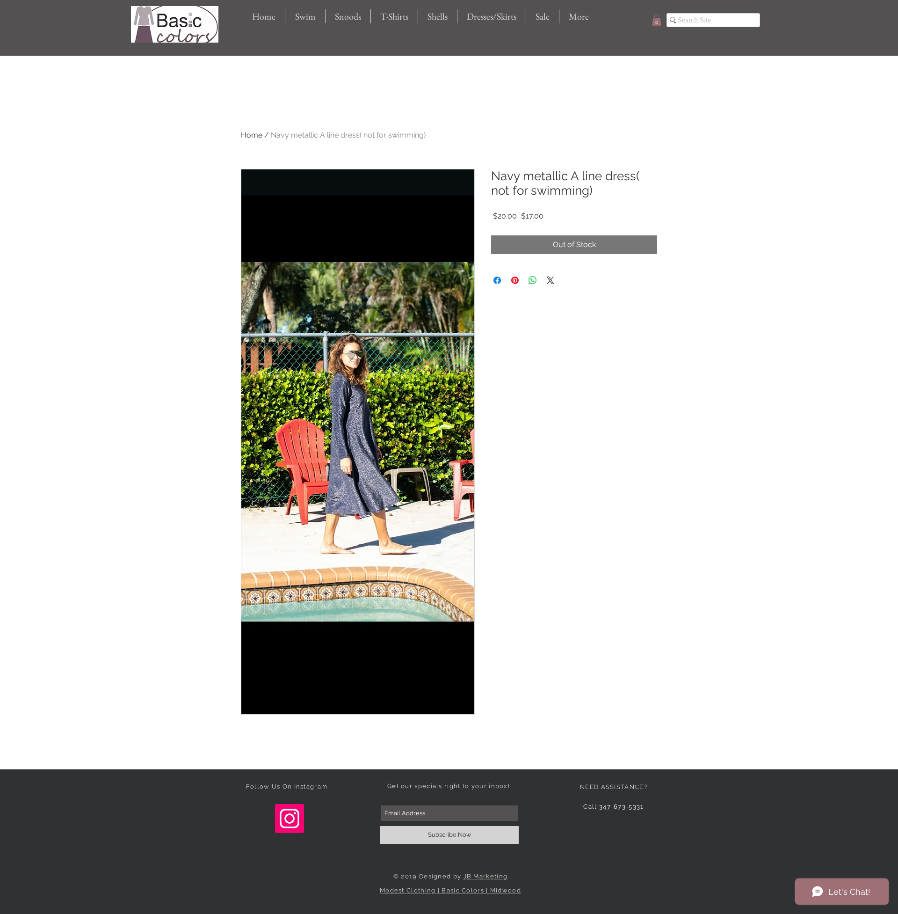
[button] (656, 20)
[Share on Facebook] (497, 280)
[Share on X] (550, 280)
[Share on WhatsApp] (532, 280)
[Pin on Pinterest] (515, 280)
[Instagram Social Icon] (289, 818)
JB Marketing (485, 876)
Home (251, 135)
